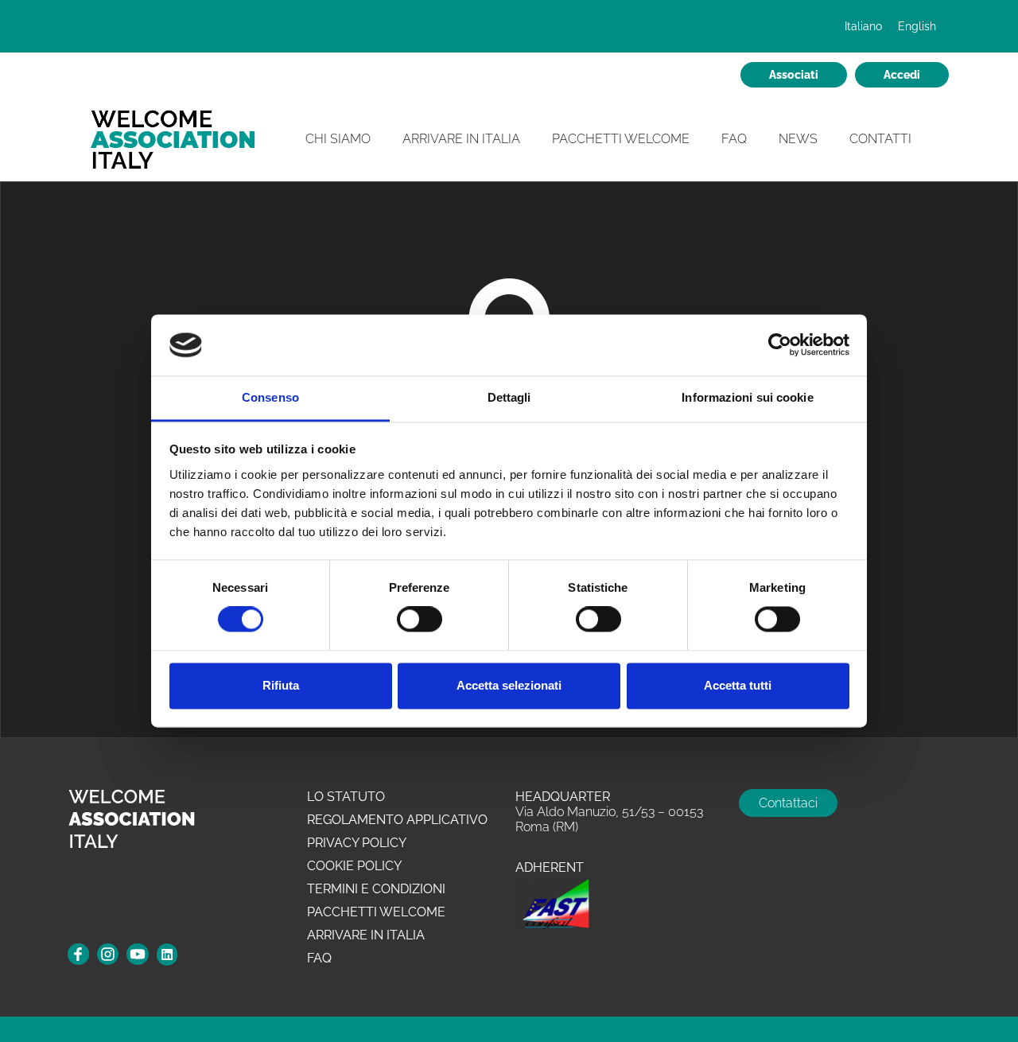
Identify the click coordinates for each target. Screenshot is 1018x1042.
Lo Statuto (346, 796)
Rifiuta (280, 685)
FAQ (734, 138)
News (798, 138)
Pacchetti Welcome (621, 138)
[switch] (419, 620)
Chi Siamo (338, 138)
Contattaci (788, 803)
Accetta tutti (737, 685)
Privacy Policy (356, 842)
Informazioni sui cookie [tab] (747, 397)
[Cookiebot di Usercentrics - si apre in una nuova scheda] (779, 345)
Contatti (880, 138)
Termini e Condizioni (376, 888)
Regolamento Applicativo (397, 819)
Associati (793, 74)
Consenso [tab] (270, 397)
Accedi (902, 74)
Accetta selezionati (509, 685)
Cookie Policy (354, 865)
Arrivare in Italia (461, 138)
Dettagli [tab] (509, 397)
